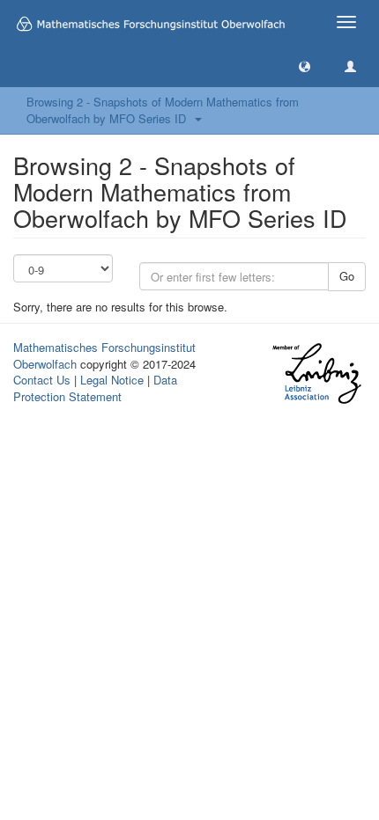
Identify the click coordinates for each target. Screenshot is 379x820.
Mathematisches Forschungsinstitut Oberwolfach (104, 355)
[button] (304, 65)
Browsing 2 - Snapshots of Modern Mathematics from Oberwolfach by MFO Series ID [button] (162, 110)
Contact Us (42, 379)
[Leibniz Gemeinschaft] (316, 373)
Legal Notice (112, 379)
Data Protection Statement (95, 388)
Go (346, 275)
